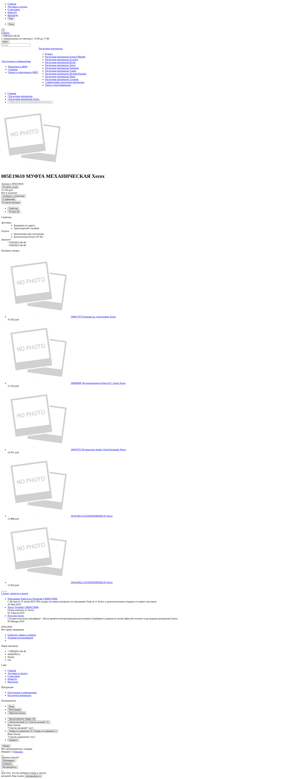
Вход (11, 706)
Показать (18, 751)
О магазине (14, 9)
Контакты (13, 15)
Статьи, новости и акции (14, 593)
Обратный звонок (17, 713)
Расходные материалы (19, 695)
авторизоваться (33, 776)
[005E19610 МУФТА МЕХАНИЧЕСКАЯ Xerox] (32, 168)
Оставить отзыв (10, 187)
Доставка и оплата (17, 6)
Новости (12, 12)
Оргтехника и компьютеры (22, 692)
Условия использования (20, 637)
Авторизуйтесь (10, 767)
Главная (12, 4)
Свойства (13, 208)
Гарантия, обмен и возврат (22, 635)
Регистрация (15, 709)
